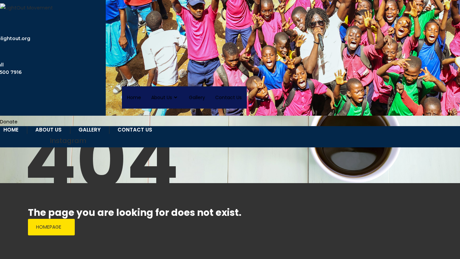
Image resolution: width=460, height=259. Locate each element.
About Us (161, 97)
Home (134, 97)
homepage (48, 227)
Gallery (197, 97)
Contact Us (228, 97)
